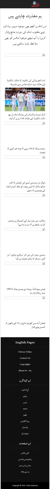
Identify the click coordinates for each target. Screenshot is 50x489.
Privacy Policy (25, 352)
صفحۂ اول (25, 434)
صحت (25, 409)
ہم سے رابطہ (25, 472)
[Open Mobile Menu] (44, 4)
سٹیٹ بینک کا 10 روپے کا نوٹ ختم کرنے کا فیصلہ (26, 150)
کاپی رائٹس (25, 453)
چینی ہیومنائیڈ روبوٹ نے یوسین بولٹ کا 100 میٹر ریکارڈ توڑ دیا (26, 290)
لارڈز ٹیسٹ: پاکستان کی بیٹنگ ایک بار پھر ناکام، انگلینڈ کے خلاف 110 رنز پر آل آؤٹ (26, 116)
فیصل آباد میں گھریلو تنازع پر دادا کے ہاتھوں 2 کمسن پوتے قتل (25, 325)
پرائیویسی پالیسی (25, 459)
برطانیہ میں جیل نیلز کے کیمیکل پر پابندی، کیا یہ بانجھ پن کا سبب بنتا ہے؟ (26, 222)
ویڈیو (25, 396)
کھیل (25, 415)
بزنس (25, 402)
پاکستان (25, 427)
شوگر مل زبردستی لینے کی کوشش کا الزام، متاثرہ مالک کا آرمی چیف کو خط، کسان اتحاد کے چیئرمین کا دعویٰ (25, 186)
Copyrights (25, 364)
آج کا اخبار (25, 390)
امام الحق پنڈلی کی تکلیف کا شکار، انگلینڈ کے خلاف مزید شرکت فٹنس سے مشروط (26, 82)
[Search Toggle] (14, 4)
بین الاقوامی (25, 421)
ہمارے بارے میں (25, 465)
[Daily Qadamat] (35, 4)
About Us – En (25, 371)
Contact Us (25, 358)
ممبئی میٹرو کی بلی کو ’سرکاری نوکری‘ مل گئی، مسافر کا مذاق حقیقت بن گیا (26, 256)
